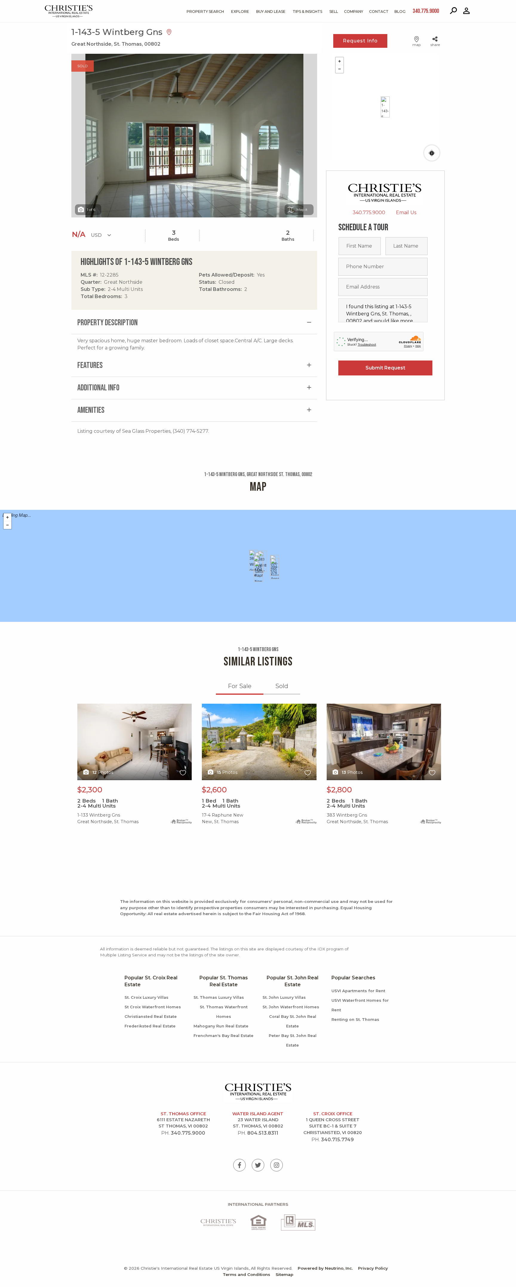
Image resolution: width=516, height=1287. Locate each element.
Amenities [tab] (91, 410)
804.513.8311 (262, 1133)
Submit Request (385, 368)
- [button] (339, 69)
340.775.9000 (369, 212)
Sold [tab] (281, 686)
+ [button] (339, 61)
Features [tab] (90, 365)
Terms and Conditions (246, 1274)
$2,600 (214, 789)
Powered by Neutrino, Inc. (325, 1268)
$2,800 (339, 789)
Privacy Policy (373, 1268)
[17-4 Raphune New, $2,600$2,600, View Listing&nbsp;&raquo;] (258, 571)
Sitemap (284, 1274)
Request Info (360, 41)
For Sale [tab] (239, 686)
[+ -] (385, 107)
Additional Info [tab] (98, 388)
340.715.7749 (337, 1139)
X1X (81, 707)
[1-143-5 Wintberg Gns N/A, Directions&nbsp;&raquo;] (385, 106)
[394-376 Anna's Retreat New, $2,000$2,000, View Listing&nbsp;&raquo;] (274, 568)
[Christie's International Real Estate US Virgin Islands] (53, 6)
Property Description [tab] (107, 323)
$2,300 (89, 789)
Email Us (406, 212)
